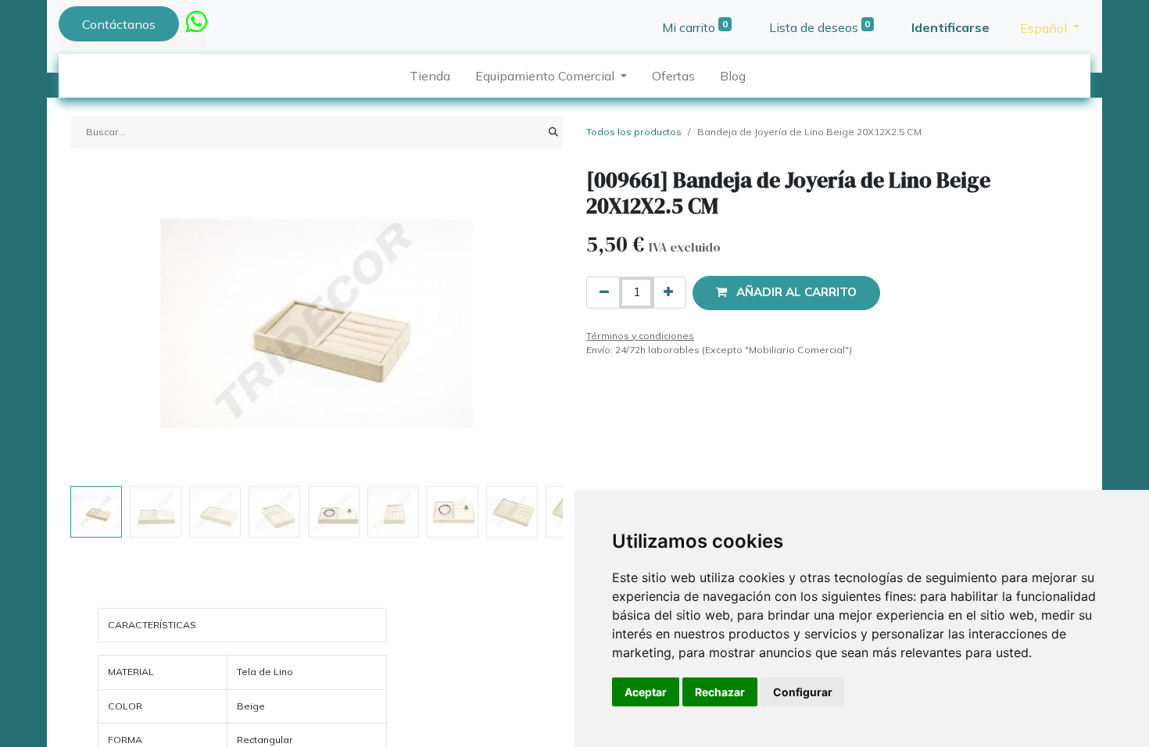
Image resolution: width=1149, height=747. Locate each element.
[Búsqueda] (553, 132)
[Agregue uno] (668, 293)
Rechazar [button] (720, 692)
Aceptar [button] (646, 692)
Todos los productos (634, 132)
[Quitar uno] (604, 293)
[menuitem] (430, 76)
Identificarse (950, 27)
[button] (107, 323)
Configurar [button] (802, 692)
